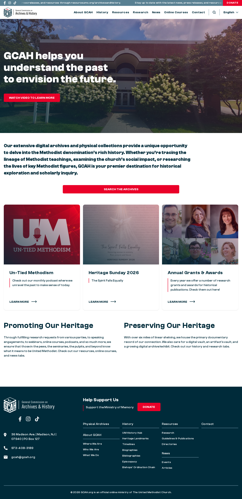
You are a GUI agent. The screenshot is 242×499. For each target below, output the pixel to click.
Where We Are (92, 443)
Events (166, 462)
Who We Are (91, 449)
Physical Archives (96, 424)
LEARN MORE (99, 301)
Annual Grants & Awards (195, 272)
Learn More (19, 301)
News (156, 12)
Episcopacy (129, 461)
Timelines (128, 444)
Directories (169, 444)
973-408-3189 (22, 448)
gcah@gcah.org (23, 457)
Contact (198, 12)
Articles (167, 467)
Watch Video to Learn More (32, 97)
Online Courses (176, 12)
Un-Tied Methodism (31, 272)
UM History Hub (132, 432)
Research (140, 12)
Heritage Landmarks (135, 438)
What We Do (91, 455)
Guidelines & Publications (178, 438)
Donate (232, 2)
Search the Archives (121, 189)
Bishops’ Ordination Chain (138, 467)
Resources (120, 12)
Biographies (129, 450)
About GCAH (83, 12)
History (102, 12)
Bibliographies (131, 455)
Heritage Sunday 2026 (114, 272)
